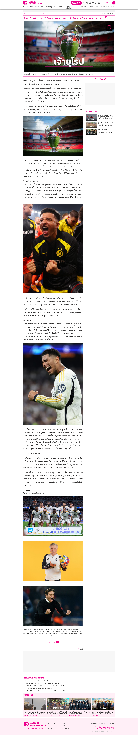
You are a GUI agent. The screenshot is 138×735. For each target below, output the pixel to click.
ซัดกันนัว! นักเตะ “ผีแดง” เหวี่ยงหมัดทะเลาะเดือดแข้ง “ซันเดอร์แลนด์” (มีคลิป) (46, 691)
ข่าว (31, 6)
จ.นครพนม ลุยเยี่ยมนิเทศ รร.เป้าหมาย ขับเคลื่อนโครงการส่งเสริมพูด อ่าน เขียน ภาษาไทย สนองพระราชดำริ (102, 713)
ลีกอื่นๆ (43, 14)
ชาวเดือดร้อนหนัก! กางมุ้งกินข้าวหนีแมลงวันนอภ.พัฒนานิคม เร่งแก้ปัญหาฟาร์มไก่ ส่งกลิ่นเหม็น (57, 713)
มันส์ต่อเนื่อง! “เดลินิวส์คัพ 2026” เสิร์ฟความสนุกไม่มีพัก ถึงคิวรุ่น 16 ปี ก (45, 686)
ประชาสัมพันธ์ (104, 6)
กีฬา (42, 6)
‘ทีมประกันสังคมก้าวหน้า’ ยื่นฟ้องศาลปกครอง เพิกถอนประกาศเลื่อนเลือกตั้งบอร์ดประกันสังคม (105, 132)
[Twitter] (55, 642)
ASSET (68, 6)
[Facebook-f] (96, 727)
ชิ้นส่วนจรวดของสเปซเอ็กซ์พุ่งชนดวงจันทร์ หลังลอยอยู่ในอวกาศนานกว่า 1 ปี (34, 713)
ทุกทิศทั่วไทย (69, 8)
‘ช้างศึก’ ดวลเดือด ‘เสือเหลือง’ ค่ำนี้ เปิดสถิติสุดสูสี (38, 688)
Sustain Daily (93, 6)
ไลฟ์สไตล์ (61, 6)
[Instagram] (112, 727)
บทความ (83, 6)
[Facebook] (52, 642)
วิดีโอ (112, 6)
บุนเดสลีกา (38, 14)
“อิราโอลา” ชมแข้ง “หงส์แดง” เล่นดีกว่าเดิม (37, 681)
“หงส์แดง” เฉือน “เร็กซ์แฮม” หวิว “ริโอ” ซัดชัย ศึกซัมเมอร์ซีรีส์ (42, 683)
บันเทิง (37, 6)
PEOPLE (76, 6)
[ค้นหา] (113, 2)
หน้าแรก (25, 6)
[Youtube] (104, 727)
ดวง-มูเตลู (48, 6)
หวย (55, 6)
